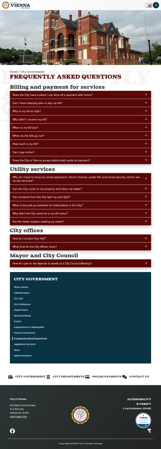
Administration (21, 292)
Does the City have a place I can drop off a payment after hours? (53, 95)
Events (17, 321)
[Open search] (156, 5)
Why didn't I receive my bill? (30, 119)
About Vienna (21, 286)
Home (14, 71)
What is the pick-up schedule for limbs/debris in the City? (48, 205)
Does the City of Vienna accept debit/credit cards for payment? (51, 160)
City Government (32, 71)
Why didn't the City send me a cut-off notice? (40, 213)
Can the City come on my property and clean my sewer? (47, 189)
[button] (27, 376)
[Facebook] (12, 431)
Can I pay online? (23, 152)
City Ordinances (22, 304)
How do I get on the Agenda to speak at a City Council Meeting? (52, 263)
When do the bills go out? (28, 136)
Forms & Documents (24, 332)
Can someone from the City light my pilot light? (41, 197)
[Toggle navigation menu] (149, 5)
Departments (21, 309)
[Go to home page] (16, 5)
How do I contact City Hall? (29, 238)
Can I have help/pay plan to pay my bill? (37, 103)
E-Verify (143, 404)
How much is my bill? (26, 144)
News (17, 349)
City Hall (18, 298)
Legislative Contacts (25, 344)
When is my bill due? (25, 127)
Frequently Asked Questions (30, 338)
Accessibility (139, 399)
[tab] (80, 95)
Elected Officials (22, 315)
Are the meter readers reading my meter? (38, 221)
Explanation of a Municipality (29, 327)
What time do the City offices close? (35, 246)
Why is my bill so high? (27, 111)
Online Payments (23, 355)
